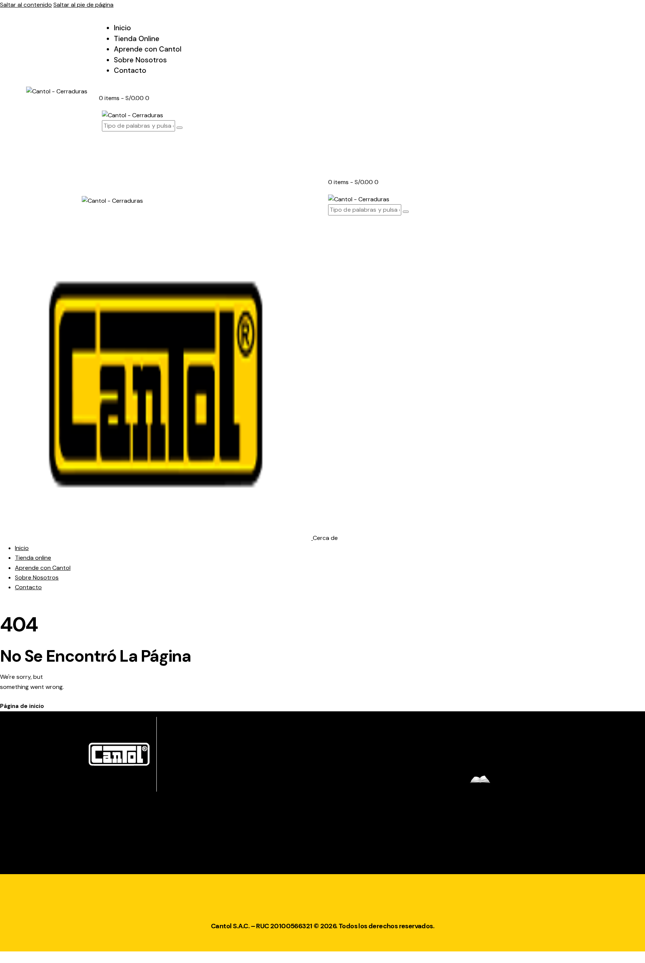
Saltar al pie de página (83, 5)
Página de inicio (22, 706)
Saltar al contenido (26, 5)
